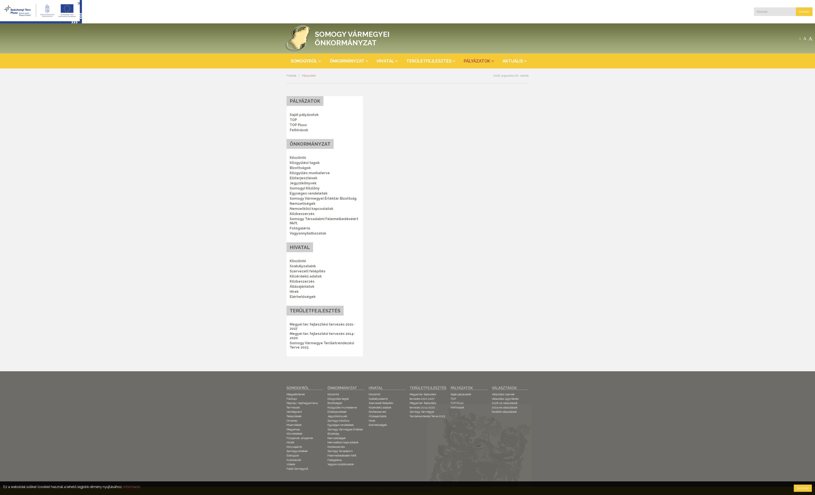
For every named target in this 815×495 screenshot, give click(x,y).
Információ (131, 487)
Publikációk (294, 460)
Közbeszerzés (302, 214)
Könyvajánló (294, 446)
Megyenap (293, 429)
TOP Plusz (298, 125)
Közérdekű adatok (306, 276)
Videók (291, 464)
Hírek (294, 292)
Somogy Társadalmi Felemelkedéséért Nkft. (324, 221)
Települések (294, 416)
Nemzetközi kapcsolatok (311, 209)
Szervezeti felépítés (307, 271)
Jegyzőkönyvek (303, 183)
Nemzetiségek (302, 204)
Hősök (290, 442)
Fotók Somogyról (297, 468)
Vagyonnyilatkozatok (308, 233)
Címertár (292, 420)
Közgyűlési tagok (305, 163)
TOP (293, 120)
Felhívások (299, 130)
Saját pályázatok (304, 115)
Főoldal (291, 75)
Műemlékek (294, 425)
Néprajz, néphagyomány (302, 403)
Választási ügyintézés (505, 398)
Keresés (804, 11)
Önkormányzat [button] (347, 61)
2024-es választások (504, 407)
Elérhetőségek (303, 297)
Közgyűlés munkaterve (310, 173)
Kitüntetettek (294, 433)
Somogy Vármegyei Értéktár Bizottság (323, 198)
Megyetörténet (296, 394)
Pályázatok (309, 75)
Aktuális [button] (513, 61)
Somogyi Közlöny (305, 188)
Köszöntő (298, 158)
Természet (293, 407)
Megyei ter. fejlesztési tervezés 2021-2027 (322, 326)
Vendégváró (294, 411)
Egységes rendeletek (308, 193)
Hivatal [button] (385, 61)
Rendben (803, 488)
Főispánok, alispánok (300, 438)
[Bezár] (79, 3)
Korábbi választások (504, 411)
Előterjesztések (303, 178)
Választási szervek (503, 394)
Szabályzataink (303, 266)
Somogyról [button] (304, 61)
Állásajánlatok (302, 286)
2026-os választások (505, 403)
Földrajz (292, 398)
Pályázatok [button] (477, 61)
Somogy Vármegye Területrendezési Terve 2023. (322, 345)
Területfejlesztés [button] (428, 61)
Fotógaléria (300, 228)
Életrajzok (293, 455)
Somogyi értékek (297, 451)
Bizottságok (300, 168)
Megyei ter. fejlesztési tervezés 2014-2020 (322, 336)
